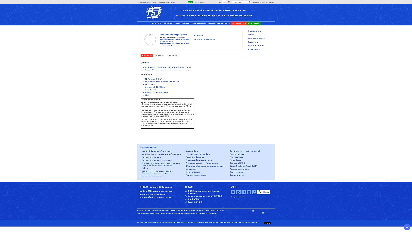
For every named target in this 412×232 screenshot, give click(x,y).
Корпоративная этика (237, 175)
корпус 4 (200, 35)
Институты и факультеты (256, 38)
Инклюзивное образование (195, 157)
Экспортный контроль (193, 172)
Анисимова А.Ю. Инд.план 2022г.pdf (156, 92)
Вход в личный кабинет (259, 2)
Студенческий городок (237, 154)
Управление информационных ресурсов (199, 160)
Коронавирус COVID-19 (237, 163)
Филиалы (251, 35)
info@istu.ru (196, 199)
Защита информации (237, 172)
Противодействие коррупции (151, 157)
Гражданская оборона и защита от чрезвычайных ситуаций (161, 154)
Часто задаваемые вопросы (239, 169)
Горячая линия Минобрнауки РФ (153, 176)
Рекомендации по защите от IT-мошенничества (202, 163)
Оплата (190, 2)
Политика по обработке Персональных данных (155, 197)
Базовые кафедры (254, 49)
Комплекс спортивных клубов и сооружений (245, 151)
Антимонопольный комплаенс (196, 175)
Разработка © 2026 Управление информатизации (156, 191)
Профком (145, 168)
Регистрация (270, 2)
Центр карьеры (191, 169)
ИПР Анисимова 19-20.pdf (153, 79)
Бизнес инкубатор (192, 151)
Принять (267, 223)
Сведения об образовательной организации (156, 151)
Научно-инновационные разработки (198, 154)
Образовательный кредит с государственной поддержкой (205, 166)
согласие (211, 222)
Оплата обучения (236, 160)
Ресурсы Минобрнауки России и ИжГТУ (243, 166)
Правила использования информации (152, 194)
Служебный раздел (236, 157)
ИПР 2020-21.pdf (150, 84)
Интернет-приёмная (200, 2)
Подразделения (253, 42)
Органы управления (254, 31)
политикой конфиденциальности (250, 222)
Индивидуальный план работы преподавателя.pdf (162, 82)
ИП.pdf (147, 95)
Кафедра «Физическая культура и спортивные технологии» (165, 67)
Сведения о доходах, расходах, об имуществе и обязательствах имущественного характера (157, 172)
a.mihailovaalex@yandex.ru (206, 39)
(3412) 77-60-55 (217, 196)
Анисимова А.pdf (150, 90)
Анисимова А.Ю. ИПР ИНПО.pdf (155, 87)
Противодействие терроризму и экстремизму (157, 160)
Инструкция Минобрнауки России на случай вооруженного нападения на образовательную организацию (161, 164)
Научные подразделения (256, 46)
